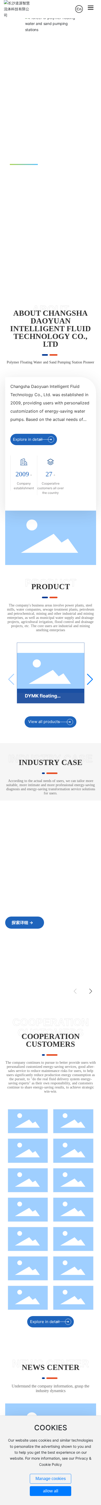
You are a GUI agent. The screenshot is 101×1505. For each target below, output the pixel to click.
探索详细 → (22, 922)
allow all (50, 1491)
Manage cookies (50, 1478)
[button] (94, 153)
